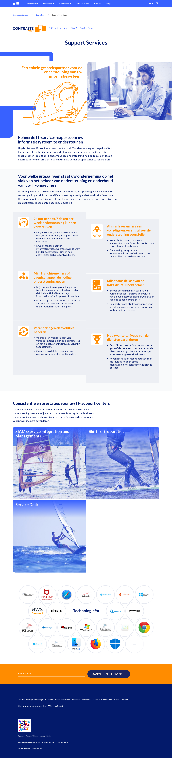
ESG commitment (55, 706)
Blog (108, 3)
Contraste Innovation (103, 699)
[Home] (16, 3)
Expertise (31, 3)
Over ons (49, 699)
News (116, 699)
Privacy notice (48, 742)
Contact (97, 3)
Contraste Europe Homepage (30, 699)
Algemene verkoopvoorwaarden (32, 706)
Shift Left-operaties (58, 28)
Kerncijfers (87, 699)
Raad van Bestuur (62, 699)
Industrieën (47, 3)
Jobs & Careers (82, 3)
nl (150, 3)
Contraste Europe (20, 15)
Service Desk (86, 28)
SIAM (74, 28)
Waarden (76, 699)
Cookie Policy (62, 742)
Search (157, 3)
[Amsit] (29, 28)
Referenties (64, 3)
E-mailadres (24, 673)
